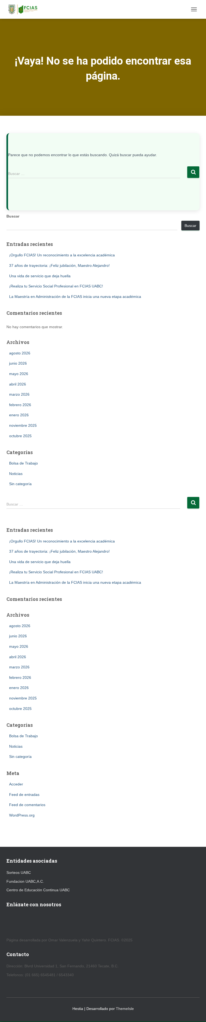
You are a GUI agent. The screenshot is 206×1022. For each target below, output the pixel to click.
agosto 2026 (19, 353)
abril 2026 (17, 384)
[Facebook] (22, 922)
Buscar (12, 216)
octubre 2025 (20, 436)
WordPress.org (22, 815)
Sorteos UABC (18, 872)
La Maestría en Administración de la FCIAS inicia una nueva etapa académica (75, 296)
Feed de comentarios (27, 805)
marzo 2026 (19, 394)
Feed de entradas (24, 794)
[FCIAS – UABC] (24, 9)
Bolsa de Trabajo (23, 463)
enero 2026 (19, 415)
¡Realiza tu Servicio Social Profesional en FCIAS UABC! (56, 286)
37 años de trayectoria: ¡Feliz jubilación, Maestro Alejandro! (59, 265)
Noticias (16, 473)
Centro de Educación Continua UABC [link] (38, 890)
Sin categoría (20, 484)
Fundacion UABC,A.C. (25, 881)
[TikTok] (48, 922)
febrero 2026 (20, 405)
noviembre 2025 (23, 425)
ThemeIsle (125, 1008)
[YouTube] (9, 922)
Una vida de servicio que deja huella (40, 276)
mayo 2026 (18, 374)
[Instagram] (35, 922)
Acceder (16, 784)
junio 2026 (18, 363)
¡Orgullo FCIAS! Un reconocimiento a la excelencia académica (62, 255)
